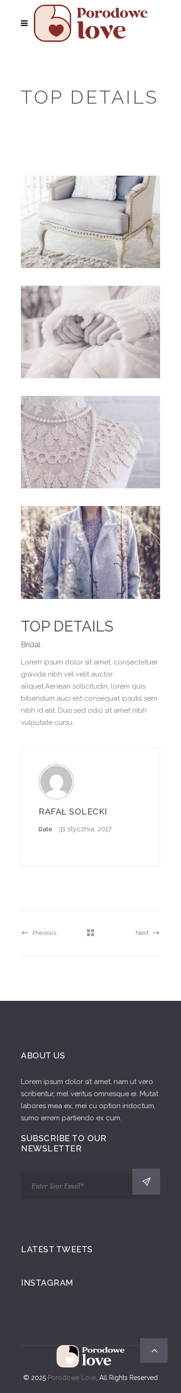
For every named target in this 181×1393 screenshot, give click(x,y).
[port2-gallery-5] (90, 332)
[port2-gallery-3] (90, 442)
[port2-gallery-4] (90, 552)
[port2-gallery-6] (90, 222)
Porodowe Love (72, 1377)
